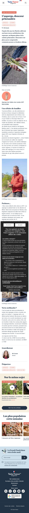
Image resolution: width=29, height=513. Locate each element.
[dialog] (14, 256)
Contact (14, 485)
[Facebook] (5, 491)
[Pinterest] (14, 491)
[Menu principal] (3, 2)
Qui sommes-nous (14, 479)
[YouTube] (18, 491)
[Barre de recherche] (25, 2)
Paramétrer (8, 224)
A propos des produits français (14, 481)
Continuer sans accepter (14, 289)
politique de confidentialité (10, 465)
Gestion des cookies (9, 506)
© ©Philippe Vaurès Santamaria (9, 85)
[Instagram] (10, 491)
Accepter (20, 224)
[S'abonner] (24, 457)
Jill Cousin (6, 28)
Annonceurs (14, 483)
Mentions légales (20, 506)
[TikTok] (23, 491)
